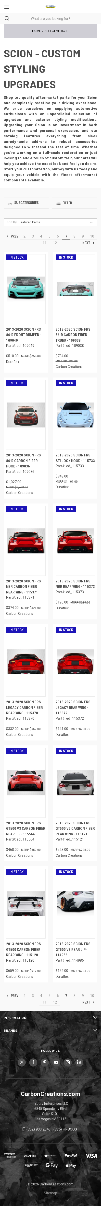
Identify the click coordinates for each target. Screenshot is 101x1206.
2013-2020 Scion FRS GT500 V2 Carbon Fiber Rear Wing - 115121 (75, 828)
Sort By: (12, 222)
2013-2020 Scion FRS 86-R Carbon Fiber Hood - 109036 (23, 460)
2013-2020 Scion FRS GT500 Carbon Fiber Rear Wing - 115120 (23, 949)
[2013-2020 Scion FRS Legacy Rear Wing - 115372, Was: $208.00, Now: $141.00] (75, 662)
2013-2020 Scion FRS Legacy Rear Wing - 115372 (73, 707)
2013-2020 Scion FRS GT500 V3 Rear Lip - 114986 (73, 949)
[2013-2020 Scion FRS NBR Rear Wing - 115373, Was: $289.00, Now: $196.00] (75, 541)
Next (86, 243)
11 (45, 243)
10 (92, 236)
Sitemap (50, 1193)
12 (55, 243)
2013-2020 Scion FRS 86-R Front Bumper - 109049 (23, 335)
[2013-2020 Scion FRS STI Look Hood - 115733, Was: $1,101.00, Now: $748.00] (75, 415)
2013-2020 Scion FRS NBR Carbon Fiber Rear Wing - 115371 (23, 586)
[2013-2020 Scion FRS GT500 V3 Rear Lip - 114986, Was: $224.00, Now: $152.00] (75, 904)
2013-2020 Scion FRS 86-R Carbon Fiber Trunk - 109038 (73, 335)
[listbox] (56, 222)
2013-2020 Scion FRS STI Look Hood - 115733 (75, 458)
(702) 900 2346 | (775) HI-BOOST (52, 1129)
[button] (26, 203)
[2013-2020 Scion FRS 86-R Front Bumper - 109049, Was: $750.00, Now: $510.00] (26, 289)
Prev (14, 236)
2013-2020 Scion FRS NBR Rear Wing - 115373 (75, 584)
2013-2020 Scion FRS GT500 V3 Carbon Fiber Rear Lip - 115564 (25, 828)
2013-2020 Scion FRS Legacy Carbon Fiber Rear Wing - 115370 (24, 707)
